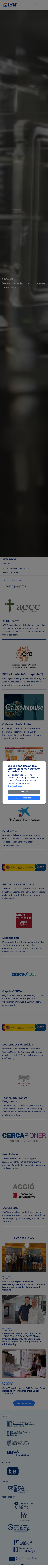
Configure (24, 792)
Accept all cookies (24, 798)
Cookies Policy (15, 786)
